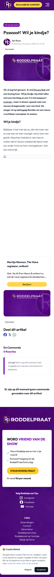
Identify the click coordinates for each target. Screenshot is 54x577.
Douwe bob (9, 49)
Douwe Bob (40, 89)
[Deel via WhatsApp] (14, 334)
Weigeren (28, 570)
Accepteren (41, 570)
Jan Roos (16, 40)
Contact (27, 525)
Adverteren (27, 529)
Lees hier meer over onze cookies (23, 563)
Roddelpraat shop (27, 532)
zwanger (7, 101)
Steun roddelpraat (22, 470)
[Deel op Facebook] (5, 334)
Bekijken (27, 284)
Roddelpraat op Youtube (27, 536)
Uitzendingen (27, 522)
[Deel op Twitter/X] (10, 334)
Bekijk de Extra (27, 539)
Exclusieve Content (28, 4)
